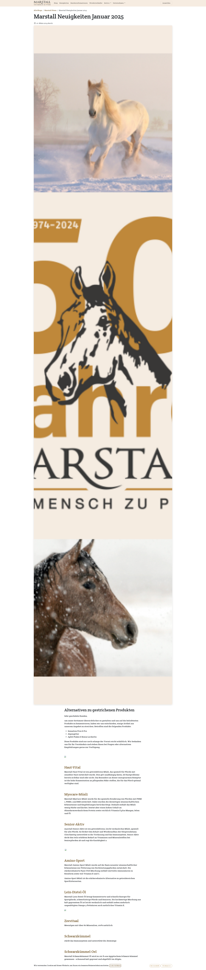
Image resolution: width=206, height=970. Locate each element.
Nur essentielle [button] (154, 966)
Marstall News (50, 10)
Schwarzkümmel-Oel (80, 951)
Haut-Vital (72, 767)
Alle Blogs (38, 10)
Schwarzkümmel (77, 936)
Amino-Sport (74, 860)
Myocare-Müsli (76, 794)
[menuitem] (55, 3)
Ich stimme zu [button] (166, 966)
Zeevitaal (71, 921)
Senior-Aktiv (74, 824)
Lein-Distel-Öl (75, 892)
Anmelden (166, 3)
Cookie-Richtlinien (115, 965)
